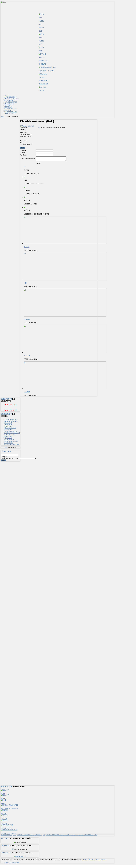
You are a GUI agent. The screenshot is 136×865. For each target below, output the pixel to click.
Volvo (92, 835)
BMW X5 (42, 57)
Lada (44, 835)
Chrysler (41, 90)
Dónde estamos (10, 112)
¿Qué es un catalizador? (8, 425)
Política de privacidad (11, 862)
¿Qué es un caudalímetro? (9, 438)
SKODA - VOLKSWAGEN (9, 808)
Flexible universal (63, 835)
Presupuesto (9, 113)
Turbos (7, 105)
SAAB (3, 803)
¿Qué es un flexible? (11, 441)
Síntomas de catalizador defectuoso (11, 443)
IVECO (26, 247)
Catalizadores (10, 102)
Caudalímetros (10, 108)
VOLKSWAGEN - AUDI (8, 833)
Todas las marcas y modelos (76, 835)
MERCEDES (8, 835)
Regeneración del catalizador (10, 435)
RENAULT (4, 793)
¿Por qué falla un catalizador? (10, 428)
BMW (40, 17)
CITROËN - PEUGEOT (52, 835)
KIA (25, 283)
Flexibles (8, 107)
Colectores (9, 110)
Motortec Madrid (11, 98)
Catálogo (8, 100)
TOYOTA (4, 818)
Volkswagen (32, 835)
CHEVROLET (43, 84)
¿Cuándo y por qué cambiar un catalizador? (12, 432)
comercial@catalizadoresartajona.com (94, 859)
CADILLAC (42, 64)
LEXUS (27, 319)
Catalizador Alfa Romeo (46, 70)
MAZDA (27, 355)
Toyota (14, 835)
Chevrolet (42, 77)
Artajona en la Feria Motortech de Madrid (11, 420)
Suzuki (23, 835)
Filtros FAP (9, 103)
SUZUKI (3, 813)
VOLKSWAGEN (6, 828)
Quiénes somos (10, 97)
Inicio (6, 95)
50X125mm (39, 835)
